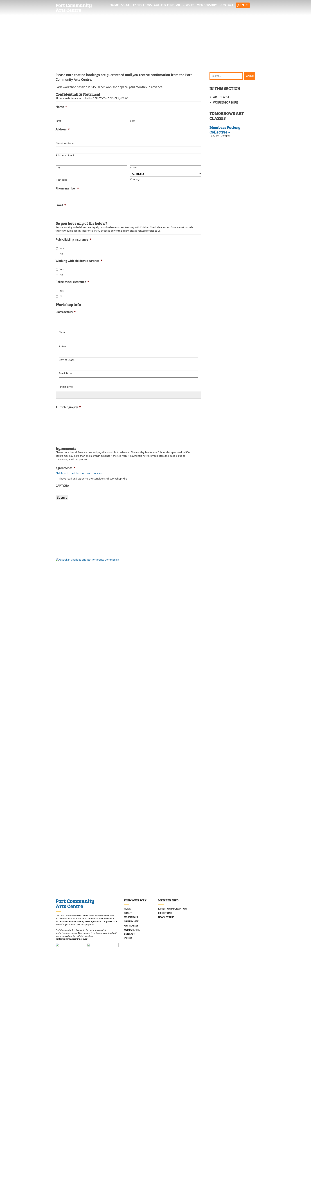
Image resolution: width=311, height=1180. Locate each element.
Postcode (61, 179)
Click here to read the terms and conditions (79, 473)
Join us (242, 5)
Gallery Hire (164, 5)
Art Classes (185, 5)
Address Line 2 (65, 155)
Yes (62, 248)
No (61, 254)
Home (114, 5)
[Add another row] (126, 394)
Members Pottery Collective (224, 130)
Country (135, 179)
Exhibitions (142, 5)
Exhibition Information (172, 908)
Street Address (65, 143)
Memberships (207, 5)
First (58, 120)
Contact (227, 5)
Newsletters (166, 917)
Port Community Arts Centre (74, 7)
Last (133, 120)
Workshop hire (225, 102)
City (58, 167)
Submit (62, 498)
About (126, 5)
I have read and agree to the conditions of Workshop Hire (93, 478)
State (133, 167)
